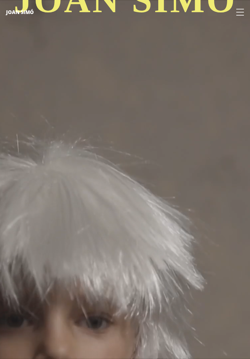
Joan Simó (20, 12)
